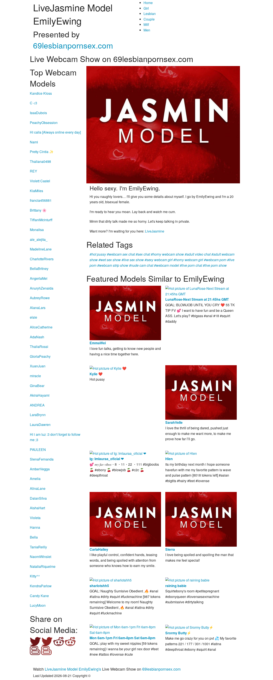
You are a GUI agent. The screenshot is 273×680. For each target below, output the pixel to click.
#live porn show (215, 265)
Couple (149, 19)
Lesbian (150, 13)
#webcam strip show (112, 265)
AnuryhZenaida (41, 288)
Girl (146, 8)
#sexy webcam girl (159, 259)
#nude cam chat (141, 265)
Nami (34, 142)
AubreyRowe (40, 297)
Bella (34, 537)
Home (148, 2)
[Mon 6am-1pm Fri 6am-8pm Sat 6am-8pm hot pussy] (125, 629)
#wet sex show (110, 259)
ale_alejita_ (39, 239)
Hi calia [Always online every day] (55, 132)
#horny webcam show (167, 254)
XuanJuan (37, 366)
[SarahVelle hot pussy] (201, 392)
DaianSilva (38, 498)
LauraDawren (40, 424)
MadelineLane (41, 249)
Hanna (35, 527)
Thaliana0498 (40, 161)
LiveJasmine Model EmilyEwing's (73, 669)
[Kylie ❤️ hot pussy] (108, 367)
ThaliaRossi (39, 346)
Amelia (35, 478)
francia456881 (41, 200)
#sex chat (143, 254)
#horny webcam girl (188, 259)
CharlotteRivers (42, 258)
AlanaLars (37, 307)
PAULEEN (38, 449)
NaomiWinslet (40, 556)
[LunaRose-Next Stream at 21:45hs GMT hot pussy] (201, 290)
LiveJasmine (154, 231)
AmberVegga (40, 469)
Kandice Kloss (41, 93)
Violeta (35, 517)
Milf (146, 24)
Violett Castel (40, 180)
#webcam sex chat (121, 254)
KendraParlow (41, 585)
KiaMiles (36, 190)
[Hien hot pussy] (181, 452)
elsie (33, 317)
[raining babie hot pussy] (187, 579)
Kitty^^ (35, 576)
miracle (35, 375)
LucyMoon (38, 605)
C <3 (33, 102)
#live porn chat (191, 265)
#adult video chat (198, 254)
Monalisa (37, 229)
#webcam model (166, 265)
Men (147, 30)
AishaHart (37, 507)
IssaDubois (38, 112)
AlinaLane (37, 488)
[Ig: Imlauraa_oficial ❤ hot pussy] (118, 452)
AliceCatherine (41, 327)
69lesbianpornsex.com (73, 45)
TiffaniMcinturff (41, 219)
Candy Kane (39, 595)
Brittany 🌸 (38, 210)
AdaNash (37, 336)
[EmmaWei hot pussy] (125, 312)
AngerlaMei (38, 278)
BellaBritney (39, 268)
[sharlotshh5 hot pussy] (111, 579)
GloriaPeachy (40, 356)
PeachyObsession (44, 122)
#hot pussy (98, 254)
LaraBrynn (38, 414)
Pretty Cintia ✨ (42, 151)
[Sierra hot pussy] (201, 518)
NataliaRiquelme (42, 566)
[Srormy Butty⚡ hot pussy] (189, 626)
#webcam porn (215, 259)
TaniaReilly (38, 547)
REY (33, 171)
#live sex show (133, 259)
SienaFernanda (42, 459)
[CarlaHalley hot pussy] (125, 518)
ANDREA (37, 405)
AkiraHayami (39, 395)
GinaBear (37, 385)
